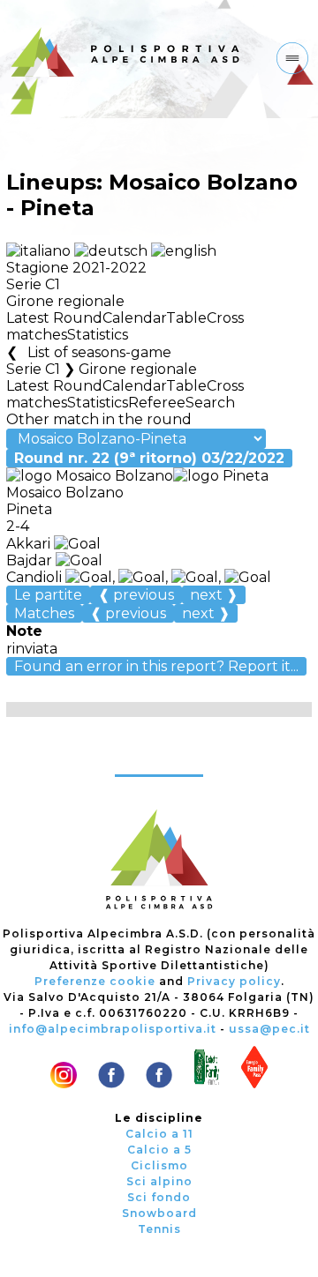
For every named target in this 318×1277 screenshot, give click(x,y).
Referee (157, 402)
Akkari (30, 543)
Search (210, 402)
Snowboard (159, 1213)
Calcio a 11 (159, 1133)
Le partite (48, 594)
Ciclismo (159, 1165)
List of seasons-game (98, 352)
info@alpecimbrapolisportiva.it (112, 1028)
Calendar (134, 318)
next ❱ (214, 594)
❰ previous (136, 594)
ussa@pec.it (269, 1028)
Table (186, 318)
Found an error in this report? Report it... (156, 666)
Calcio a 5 (159, 1149)
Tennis (159, 1229)
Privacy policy (234, 981)
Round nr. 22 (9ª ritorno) (149, 458)
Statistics (97, 334)
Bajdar (31, 560)
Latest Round (54, 318)
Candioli (35, 577)
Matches (44, 613)
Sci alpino (159, 1181)
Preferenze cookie (94, 981)
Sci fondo (159, 1197)
